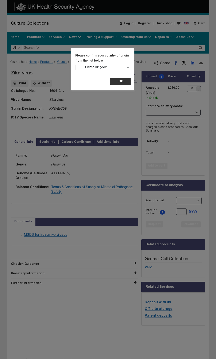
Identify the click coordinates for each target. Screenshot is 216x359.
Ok (121, 81)
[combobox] (103, 67)
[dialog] (108, 179)
